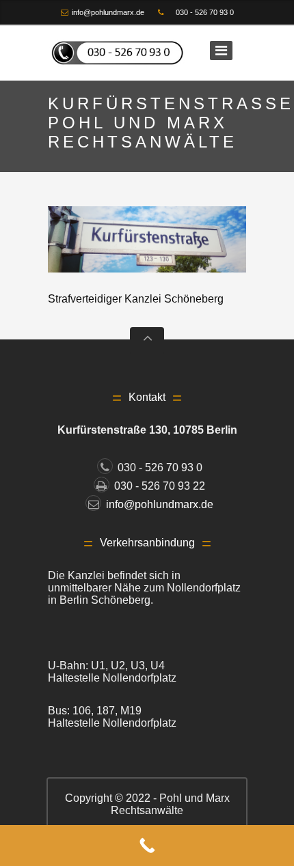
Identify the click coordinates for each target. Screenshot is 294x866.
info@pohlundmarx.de (108, 12)
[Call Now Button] (147, 845)
